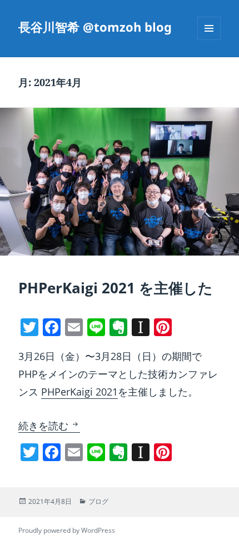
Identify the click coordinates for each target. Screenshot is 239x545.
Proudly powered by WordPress (66, 530)
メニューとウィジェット (209, 39)
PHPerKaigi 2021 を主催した (115, 288)
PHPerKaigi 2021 (79, 391)
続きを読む (49, 425)
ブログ (98, 501)
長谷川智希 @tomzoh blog (95, 26)
